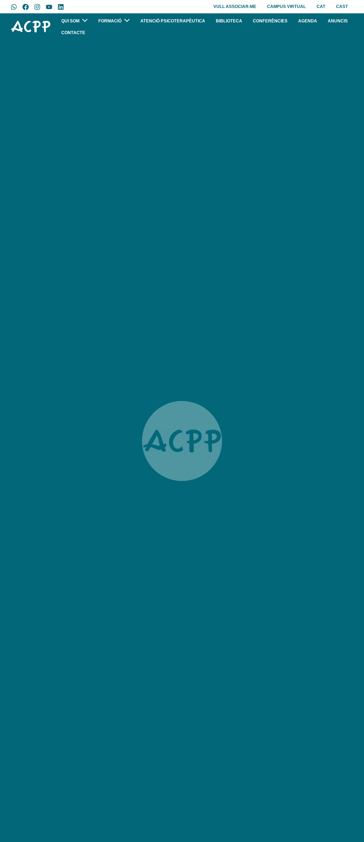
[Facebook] (25, 7)
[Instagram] (37, 7)
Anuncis (338, 21)
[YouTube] (49, 7)
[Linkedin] (61, 7)
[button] (83, 21)
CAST (342, 6)
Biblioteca (229, 21)
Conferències (270, 21)
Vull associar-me (234, 6)
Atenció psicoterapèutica (172, 21)
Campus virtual (286, 6)
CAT (321, 6)
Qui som (70, 21)
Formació (110, 21)
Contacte (73, 32)
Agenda (307, 21)
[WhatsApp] (14, 7)
